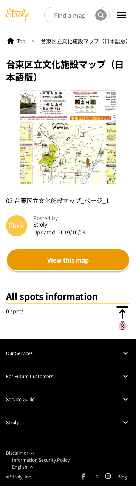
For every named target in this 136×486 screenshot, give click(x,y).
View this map (68, 259)
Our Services (19, 353)
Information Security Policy (41, 459)
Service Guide (20, 399)
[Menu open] (121, 15)
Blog (122, 476)
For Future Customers (29, 376)
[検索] (101, 15)
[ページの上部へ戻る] (122, 318)
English (19, 466)
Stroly (12, 422)
